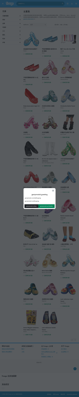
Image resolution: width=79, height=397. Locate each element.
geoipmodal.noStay (31, 206)
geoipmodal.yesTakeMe (46, 206)
